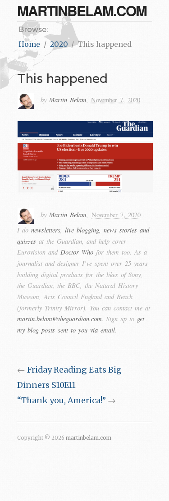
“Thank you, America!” (61, 400)
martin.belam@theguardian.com (59, 318)
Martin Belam (68, 99)
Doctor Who (76, 251)
